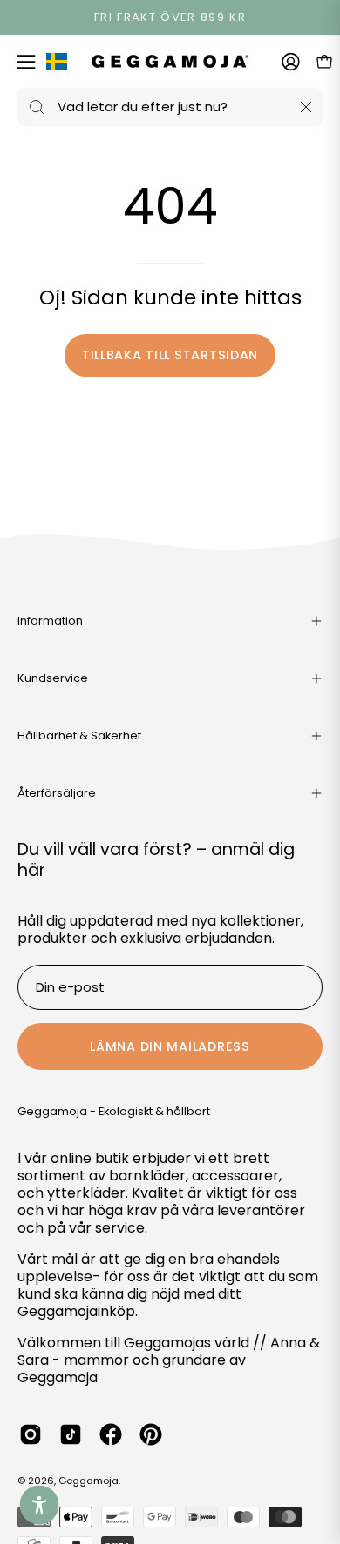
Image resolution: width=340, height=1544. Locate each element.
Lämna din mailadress (169, 1046)
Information (50, 620)
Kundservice (52, 678)
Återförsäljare (56, 792)
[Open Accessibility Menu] (39, 1505)
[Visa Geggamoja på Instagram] (30, 1434)
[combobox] (170, 107)
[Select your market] (56, 65)
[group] (170, 17)
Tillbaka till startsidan (170, 355)
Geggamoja (88, 1480)
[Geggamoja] (170, 61)
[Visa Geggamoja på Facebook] (111, 1434)
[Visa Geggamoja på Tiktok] (71, 1434)
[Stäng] (306, 107)
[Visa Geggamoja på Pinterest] (151, 1434)
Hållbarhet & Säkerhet (79, 735)
